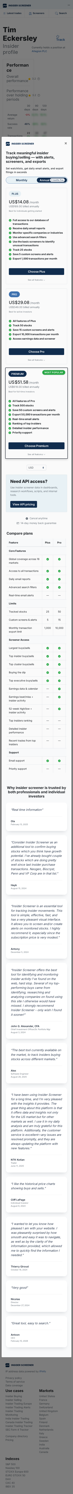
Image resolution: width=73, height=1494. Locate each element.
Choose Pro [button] (36, 351)
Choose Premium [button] (36, 445)
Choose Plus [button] (36, 271)
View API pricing (24, 504)
